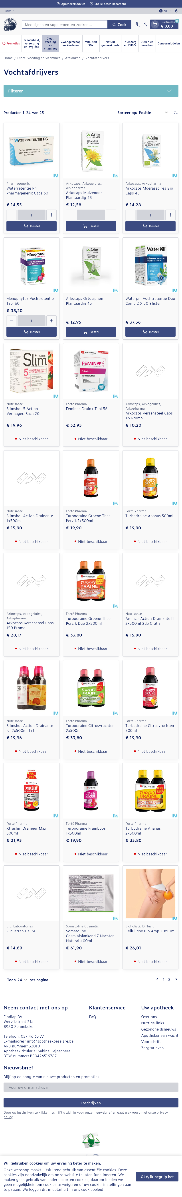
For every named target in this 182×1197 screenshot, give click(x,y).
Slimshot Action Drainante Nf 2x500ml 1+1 (29, 728)
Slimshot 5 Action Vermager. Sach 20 (23, 411)
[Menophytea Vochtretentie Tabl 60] (31, 265)
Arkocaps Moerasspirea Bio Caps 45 (149, 190)
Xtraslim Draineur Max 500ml (26, 830)
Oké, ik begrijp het (157, 1176)
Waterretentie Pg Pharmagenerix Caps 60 (27, 190)
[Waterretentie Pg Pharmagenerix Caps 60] (31, 150)
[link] (158, 979)
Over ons (149, 1016)
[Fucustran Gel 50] (31, 893)
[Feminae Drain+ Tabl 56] (91, 371)
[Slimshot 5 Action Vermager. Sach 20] (31, 371)
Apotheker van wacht (159, 1035)
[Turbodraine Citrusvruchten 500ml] (150, 688)
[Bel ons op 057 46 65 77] (138, 24)
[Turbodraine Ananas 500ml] (150, 478)
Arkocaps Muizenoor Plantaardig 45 (84, 195)
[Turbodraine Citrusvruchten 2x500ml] (91, 688)
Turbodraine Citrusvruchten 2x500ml (90, 728)
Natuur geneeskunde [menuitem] (111, 43)
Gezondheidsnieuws (158, 1029)
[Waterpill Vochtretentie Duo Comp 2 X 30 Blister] (150, 265)
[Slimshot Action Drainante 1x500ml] (31, 478)
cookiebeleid (92, 1189)
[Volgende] (175, 979)
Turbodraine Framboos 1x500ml (86, 830)
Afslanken (73, 58)
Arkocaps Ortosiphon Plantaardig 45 (84, 301)
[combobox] (65, 24)
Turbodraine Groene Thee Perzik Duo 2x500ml (88, 621)
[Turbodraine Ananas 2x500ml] (150, 791)
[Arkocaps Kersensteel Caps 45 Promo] (150, 371)
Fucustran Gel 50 (21, 930)
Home (8, 58)
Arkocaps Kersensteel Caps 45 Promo (149, 415)
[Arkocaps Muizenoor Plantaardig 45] (91, 150)
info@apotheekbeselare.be (50, 1041)
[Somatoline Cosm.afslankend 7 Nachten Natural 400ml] (91, 893)
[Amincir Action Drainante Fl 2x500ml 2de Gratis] (150, 581)
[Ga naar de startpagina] (10, 24)
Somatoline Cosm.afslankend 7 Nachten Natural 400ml (90, 935)
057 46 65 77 (32, 1036)
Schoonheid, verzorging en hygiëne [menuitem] (33, 43)
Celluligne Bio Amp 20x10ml (150, 930)
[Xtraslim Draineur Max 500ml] (31, 791)
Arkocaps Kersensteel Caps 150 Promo (30, 625)
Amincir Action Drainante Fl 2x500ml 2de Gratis (149, 621)
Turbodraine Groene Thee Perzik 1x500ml (88, 518)
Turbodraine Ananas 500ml (149, 515)
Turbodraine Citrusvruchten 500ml (149, 728)
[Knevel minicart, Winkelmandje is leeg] (155, 24)
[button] (91, 91)
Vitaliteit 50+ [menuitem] (92, 43)
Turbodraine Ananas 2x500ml (143, 830)
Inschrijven (91, 1102)
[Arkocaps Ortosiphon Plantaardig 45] (91, 265)
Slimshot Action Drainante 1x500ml (29, 518)
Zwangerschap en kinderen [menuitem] (71, 43)
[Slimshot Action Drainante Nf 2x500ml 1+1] (31, 688)
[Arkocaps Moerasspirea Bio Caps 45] (150, 150)
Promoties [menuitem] (13, 43)
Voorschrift (151, 1041)
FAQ (92, 1016)
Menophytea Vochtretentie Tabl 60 (30, 301)
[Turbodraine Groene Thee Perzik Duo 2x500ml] (91, 581)
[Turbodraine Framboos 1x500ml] (91, 791)
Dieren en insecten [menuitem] (148, 43)
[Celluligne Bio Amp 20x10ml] (150, 893)
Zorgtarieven (152, 1047)
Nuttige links (152, 1022)
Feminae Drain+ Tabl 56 (86, 408)
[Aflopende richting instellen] (175, 112)
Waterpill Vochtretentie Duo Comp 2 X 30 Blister (150, 301)
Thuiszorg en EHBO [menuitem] (130, 43)
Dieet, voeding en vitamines (38, 58)
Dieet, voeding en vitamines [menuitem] (51, 43)
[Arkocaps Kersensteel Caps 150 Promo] (31, 581)
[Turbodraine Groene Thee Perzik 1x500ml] (91, 478)
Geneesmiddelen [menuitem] (170, 44)
